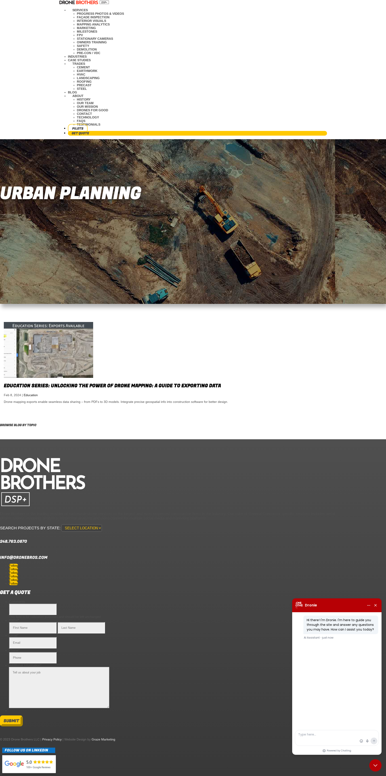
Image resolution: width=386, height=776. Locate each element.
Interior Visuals (91, 21)
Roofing (84, 81)
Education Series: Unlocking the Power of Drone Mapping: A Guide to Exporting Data (112, 385)
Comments (17, 602)
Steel (82, 88)
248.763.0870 (13, 541)
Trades (78, 63)
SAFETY (83, 46)
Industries (77, 56)
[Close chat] (375, 765)
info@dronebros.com (23, 558)
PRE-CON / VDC (88, 53)
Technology (88, 117)
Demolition (87, 49)
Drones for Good (92, 110)
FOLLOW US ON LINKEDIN (26, 750)
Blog (72, 92)
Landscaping (88, 78)
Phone (14, 650)
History (83, 99)
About (78, 96)
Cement (83, 67)
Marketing (86, 28)
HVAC (81, 74)
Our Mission (87, 106)
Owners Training (92, 42)
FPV (80, 35)
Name (14, 620)
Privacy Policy (52, 739)
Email (14, 635)
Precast (84, 85)
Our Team (85, 103)
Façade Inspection (93, 17)
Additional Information (25, 665)
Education (31, 395)
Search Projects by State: (30, 528)
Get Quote (80, 133)
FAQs (81, 121)
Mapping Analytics (93, 24)
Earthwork (87, 71)
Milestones (87, 31)
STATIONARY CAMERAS (95, 38)
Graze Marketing (103, 739)
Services (80, 10)
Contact (84, 114)
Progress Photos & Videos (100, 13)
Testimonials (88, 124)
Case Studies (79, 60)
